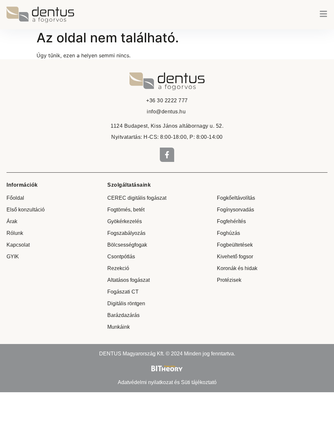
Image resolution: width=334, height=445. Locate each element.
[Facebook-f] (167, 155)
